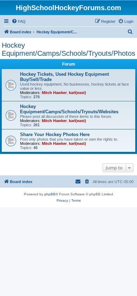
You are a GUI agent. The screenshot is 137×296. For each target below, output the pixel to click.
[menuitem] (19, 21)
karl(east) (77, 92)
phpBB (50, 194)
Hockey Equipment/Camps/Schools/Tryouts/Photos (68, 49)
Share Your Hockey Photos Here (55, 134)
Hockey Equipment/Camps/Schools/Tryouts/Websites (69, 109)
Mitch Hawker (54, 92)
